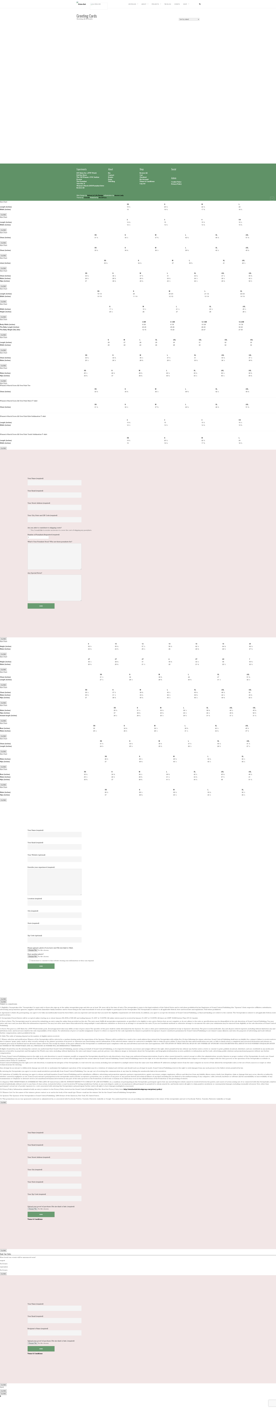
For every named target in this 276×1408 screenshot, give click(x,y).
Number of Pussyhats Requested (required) (43, 535)
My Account (144, 179)
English (97, 4)
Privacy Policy (176, 184)
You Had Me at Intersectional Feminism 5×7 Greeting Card (94, 64)
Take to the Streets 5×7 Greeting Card (175, 121)
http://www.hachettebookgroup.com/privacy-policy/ (143, 1089)
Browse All (80, 188)
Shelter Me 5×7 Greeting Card (131, 63)
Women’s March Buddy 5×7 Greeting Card (94, 121)
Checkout (143, 177)
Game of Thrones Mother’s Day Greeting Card (177, 26)
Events (177, 4)
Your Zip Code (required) (37, 1194)
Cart (141, 175)
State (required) (33, 923)
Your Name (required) (35, 478)
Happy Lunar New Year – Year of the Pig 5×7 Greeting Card (177, 83)
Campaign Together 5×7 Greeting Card (93, 138)
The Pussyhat (82, 181)
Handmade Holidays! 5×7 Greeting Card (134, 138)
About (143, 4)
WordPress (103, 197)
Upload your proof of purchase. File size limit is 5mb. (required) (51, 1206)
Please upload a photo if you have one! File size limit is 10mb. (50, 948)
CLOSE (3, 215)
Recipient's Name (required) (38, 1328)
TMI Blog (167, 4)
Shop (185, 4)
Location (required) (35, 898)
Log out (142, 183)
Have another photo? (36, 954)
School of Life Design (95, 195)
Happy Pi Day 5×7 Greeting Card (90, 44)
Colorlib (87, 197)
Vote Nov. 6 (81, 183)
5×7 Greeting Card (133, 82)
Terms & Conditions (147, 181)
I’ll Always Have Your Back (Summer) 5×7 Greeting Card (134, 103)
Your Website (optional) (36, 855)
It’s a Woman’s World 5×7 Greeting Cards (134, 44)
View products (171, 35)
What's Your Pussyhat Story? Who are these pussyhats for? (50, 542)
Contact (111, 175)
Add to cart (88, 35)
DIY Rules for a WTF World (86, 173)
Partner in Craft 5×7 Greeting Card (92, 82)
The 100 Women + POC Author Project (88, 178)
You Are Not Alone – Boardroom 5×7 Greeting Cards (177, 45)
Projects (155, 4)
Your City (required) (35, 1169)
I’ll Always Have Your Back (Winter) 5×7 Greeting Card (96, 103)
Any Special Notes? (35, 573)
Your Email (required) (35, 491)
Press (110, 179)
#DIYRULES (132, 4)
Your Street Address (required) (39, 503)
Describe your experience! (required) (41, 867)
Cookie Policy (176, 182)
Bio (109, 173)
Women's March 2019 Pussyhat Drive (90, 186)
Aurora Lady (119, 195)
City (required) (33, 911)
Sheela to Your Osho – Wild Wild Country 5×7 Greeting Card (177, 103)
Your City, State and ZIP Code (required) (42, 515)
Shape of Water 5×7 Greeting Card (173, 63)
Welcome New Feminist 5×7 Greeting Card (94, 26)
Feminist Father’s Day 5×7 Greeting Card (134, 26)
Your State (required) (35, 1182)
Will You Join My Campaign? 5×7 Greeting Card (137, 121)
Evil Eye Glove (82, 175)
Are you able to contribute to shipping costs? (60, 529)
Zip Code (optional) (35, 935)
